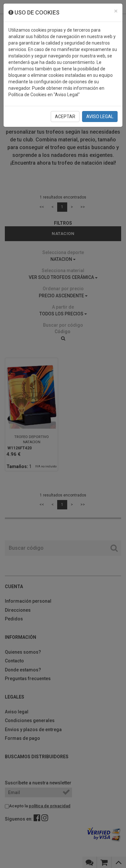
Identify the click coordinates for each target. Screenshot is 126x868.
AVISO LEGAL (99, 116)
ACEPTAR (65, 116)
